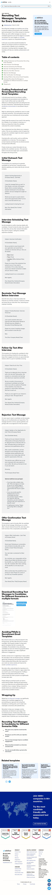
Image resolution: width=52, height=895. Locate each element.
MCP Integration (18, 861)
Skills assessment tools (32, 851)
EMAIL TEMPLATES (5, 13)
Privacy (24, 884)
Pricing (16, 855)
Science (16, 853)
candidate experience (11, 664)
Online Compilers (30, 868)
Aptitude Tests (18, 868)
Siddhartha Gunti (8, 25)
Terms (18, 884)
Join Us (40, 853)
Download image (21, 602)
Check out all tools (31, 877)
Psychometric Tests (19, 872)
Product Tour (18, 851)
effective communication (9, 106)
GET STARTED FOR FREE (40, 823)
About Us (41, 851)
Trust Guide (32, 884)
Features (17, 857)
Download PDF (20, 605)
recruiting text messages (13, 698)
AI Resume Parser (19, 863)
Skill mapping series (31, 860)
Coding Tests (18, 870)
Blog (40, 855)
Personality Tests (18, 874)
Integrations (17, 859)
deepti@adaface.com (7, 862)
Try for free (38, 33)
